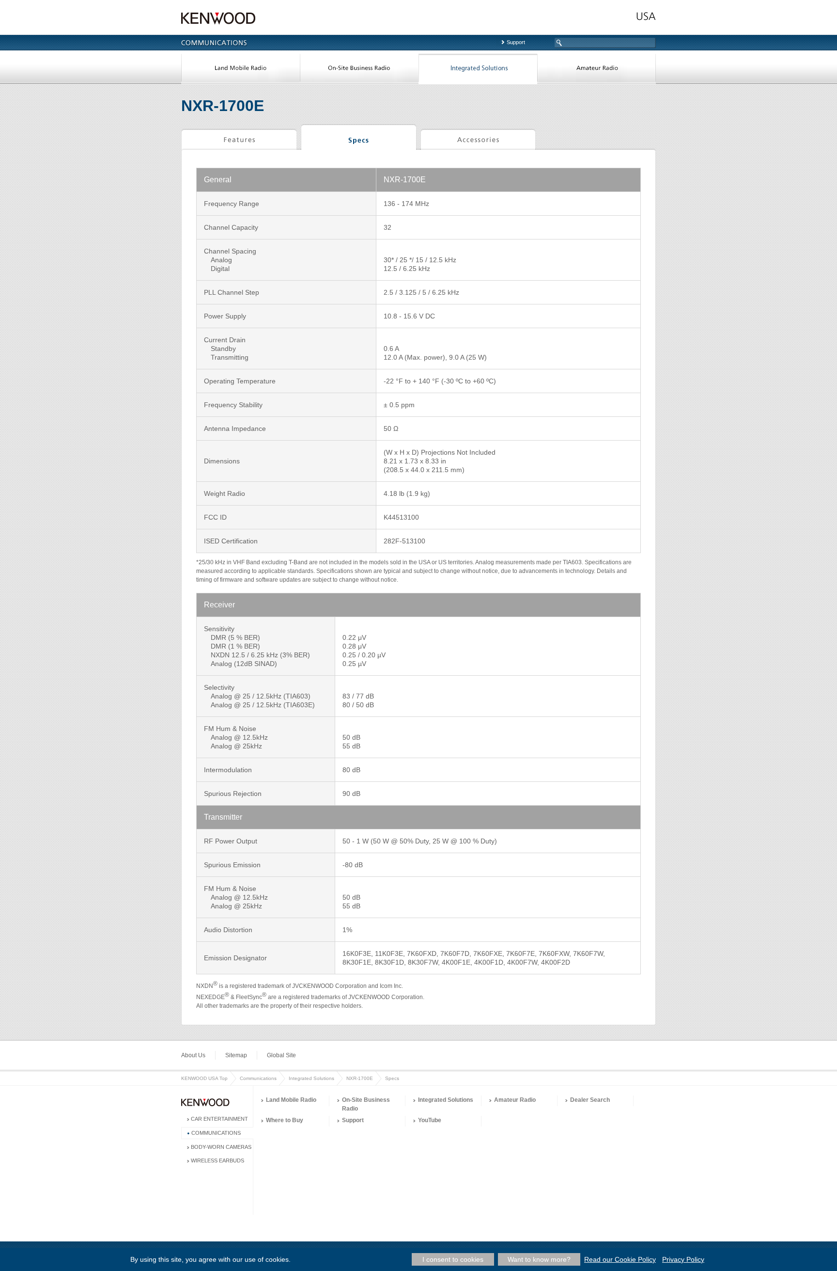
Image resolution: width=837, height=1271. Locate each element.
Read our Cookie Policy (620, 1259)
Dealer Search (590, 1099)
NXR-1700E (359, 1078)
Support (516, 42)
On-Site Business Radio (359, 69)
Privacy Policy (683, 1259)
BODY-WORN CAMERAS (221, 1147)
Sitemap (236, 1055)
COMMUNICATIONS (216, 1133)
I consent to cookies (452, 1259)
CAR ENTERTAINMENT (219, 1119)
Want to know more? (539, 1259)
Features (238, 138)
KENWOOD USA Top (204, 1078)
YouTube (429, 1120)
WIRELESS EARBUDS (217, 1160)
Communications (258, 1078)
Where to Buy (284, 1120)
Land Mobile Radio (240, 69)
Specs (359, 138)
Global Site (281, 1055)
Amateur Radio (596, 69)
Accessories (478, 138)
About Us (193, 1055)
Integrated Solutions (477, 69)
